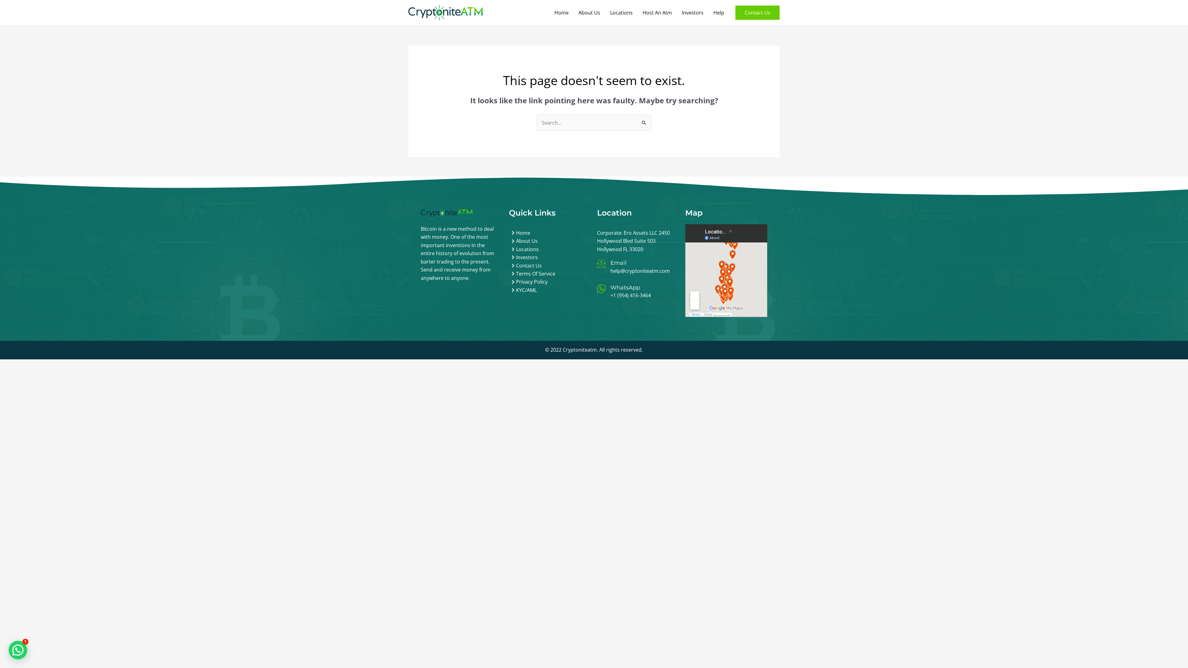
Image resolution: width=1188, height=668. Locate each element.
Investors (693, 12)
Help (718, 12)
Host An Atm (657, 12)
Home (561, 12)
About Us (589, 12)
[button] (757, 13)
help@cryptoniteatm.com (640, 271)
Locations (621, 12)
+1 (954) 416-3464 (630, 295)
